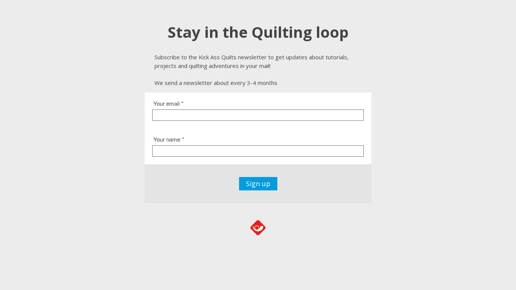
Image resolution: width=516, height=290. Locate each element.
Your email (168, 103)
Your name (168, 139)
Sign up (258, 183)
